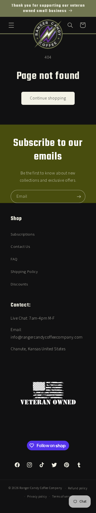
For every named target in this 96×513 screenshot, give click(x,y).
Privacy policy (37, 496)
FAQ (14, 259)
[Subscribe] (79, 196)
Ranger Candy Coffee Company (40, 488)
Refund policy (77, 488)
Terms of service (63, 496)
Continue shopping (48, 98)
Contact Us (20, 246)
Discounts (19, 284)
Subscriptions (22, 234)
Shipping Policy (24, 272)
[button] (11, 25)
